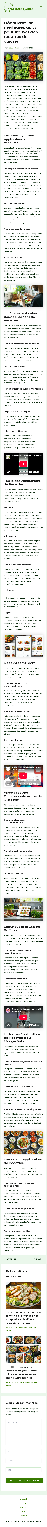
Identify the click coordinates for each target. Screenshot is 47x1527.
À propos (23, 1507)
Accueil (23, 1499)
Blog (23, 1511)
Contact (23, 1515)
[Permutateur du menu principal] (41, 7)
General (22, 1327)
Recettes (23, 1503)
